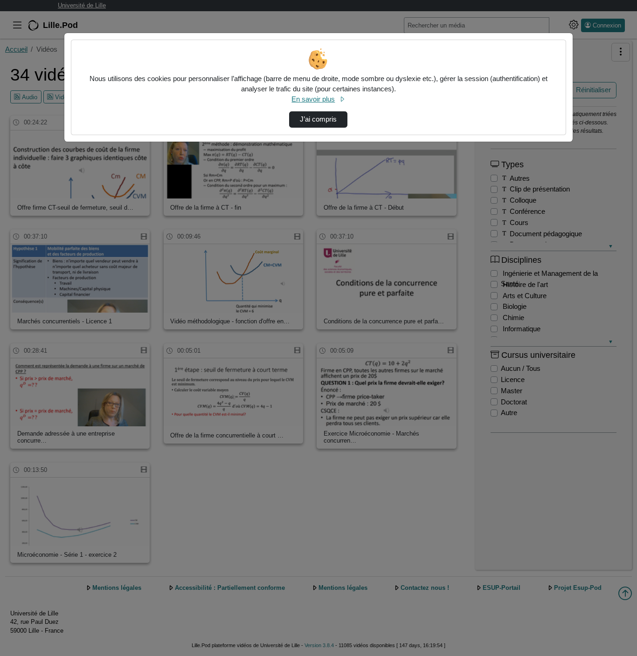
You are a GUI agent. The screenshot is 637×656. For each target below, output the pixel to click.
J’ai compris (318, 119)
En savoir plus (313, 99)
